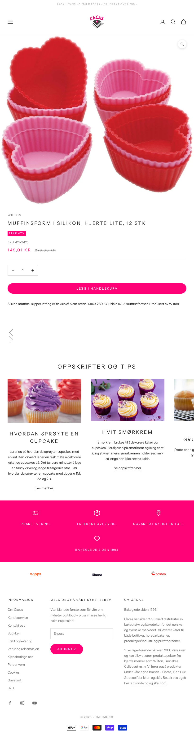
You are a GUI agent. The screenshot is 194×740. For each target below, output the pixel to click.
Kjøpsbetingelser (20, 657)
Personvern (16, 664)
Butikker (14, 633)
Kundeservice (18, 617)
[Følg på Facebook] (10, 703)
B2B (11, 688)
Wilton (15, 215)
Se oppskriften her (127, 468)
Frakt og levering (20, 641)
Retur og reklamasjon (23, 649)
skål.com (160, 683)
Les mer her (44, 488)
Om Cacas (15, 609)
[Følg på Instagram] (22, 703)
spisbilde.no (139, 683)
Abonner (66, 649)
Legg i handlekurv (97, 288)
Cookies (14, 672)
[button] (97, 332)
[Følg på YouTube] (34, 703)
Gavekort (14, 680)
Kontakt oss (16, 625)
